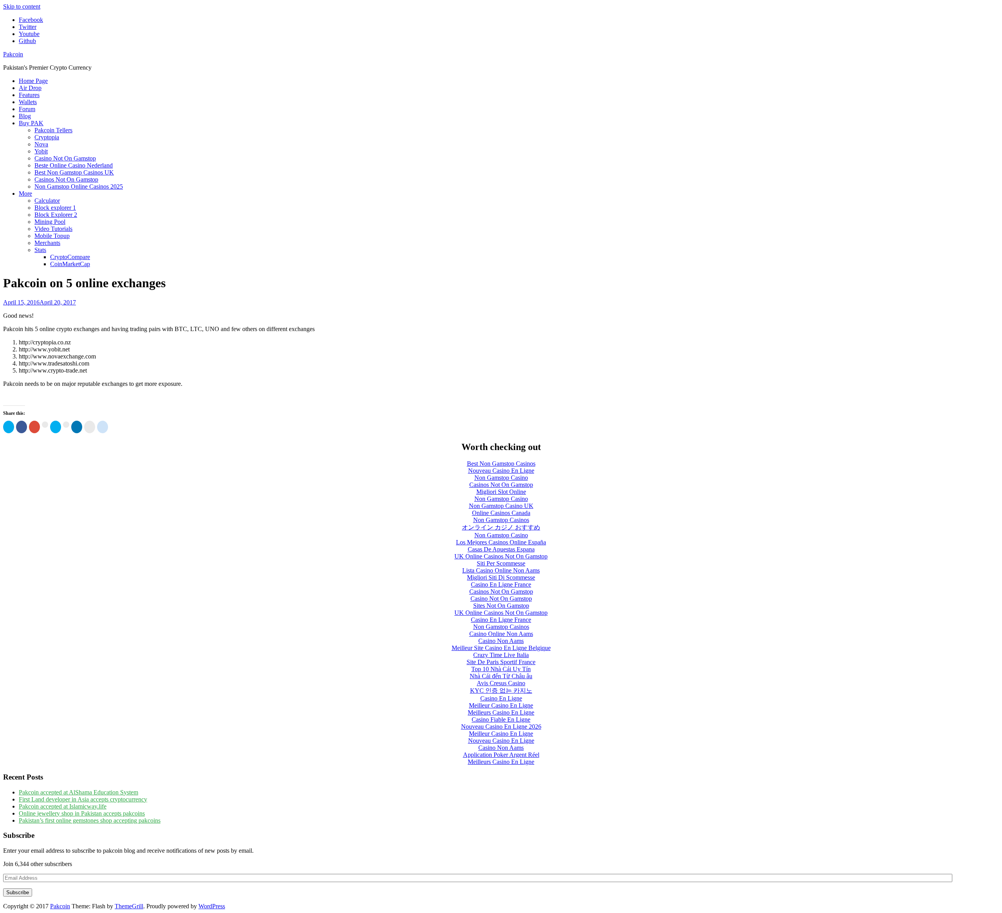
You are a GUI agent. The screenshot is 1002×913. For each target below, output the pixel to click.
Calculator (47, 200)
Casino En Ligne (501, 698)
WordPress (211, 906)
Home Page (33, 80)
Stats (40, 250)
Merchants (47, 243)
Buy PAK (31, 123)
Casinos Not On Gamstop (66, 179)
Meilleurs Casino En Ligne (501, 712)
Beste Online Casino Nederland (73, 165)
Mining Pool (49, 221)
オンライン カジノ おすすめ (501, 527)
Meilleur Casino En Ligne (501, 705)
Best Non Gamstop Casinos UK (74, 172)
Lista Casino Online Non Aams (501, 570)
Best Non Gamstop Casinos (501, 463)
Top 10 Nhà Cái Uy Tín (501, 669)
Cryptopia (46, 137)
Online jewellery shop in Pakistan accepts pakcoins (82, 813)
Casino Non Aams (501, 640)
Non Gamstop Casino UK (501, 505)
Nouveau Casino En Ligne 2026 (501, 726)
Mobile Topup (52, 235)
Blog (25, 116)
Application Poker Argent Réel (501, 754)
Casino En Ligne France (501, 584)
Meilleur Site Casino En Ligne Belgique (501, 648)
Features (29, 95)
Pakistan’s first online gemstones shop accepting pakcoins (89, 820)
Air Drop (30, 88)
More (25, 193)
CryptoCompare (70, 257)
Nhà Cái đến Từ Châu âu (501, 676)
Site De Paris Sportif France (501, 662)
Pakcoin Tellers (53, 130)
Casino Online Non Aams (501, 633)
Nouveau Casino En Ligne (501, 470)
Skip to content (21, 6)
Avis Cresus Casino (501, 683)
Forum (27, 109)
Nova (41, 144)
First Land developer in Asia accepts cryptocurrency (83, 799)
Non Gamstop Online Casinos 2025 (78, 186)
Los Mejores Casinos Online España (501, 542)
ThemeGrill (129, 906)
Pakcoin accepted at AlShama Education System (78, 792)
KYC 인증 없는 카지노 (501, 690)
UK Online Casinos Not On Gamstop (501, 556)
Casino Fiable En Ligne (501, 719)
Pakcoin (13, 54)
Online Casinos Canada (501, 513)
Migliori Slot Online (501, 491)
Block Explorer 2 (55, 214)
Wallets (28, 102)
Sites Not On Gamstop (501, 605)
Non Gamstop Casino (501, 477)
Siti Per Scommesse (501, 563)
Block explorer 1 (55, 207)
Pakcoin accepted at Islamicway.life (62, 806)
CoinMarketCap (70, 264)
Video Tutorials (53, 228)
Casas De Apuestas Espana (501, 549)
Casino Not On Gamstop (65, 158)
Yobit (41, 151)
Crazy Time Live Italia (501, 655)
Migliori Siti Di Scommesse (501, 577)
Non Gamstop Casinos (501, 520)
